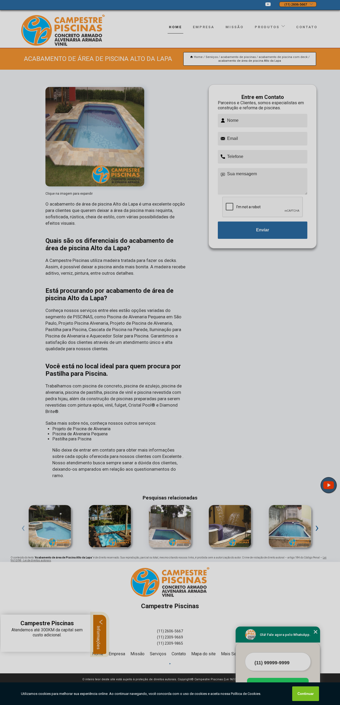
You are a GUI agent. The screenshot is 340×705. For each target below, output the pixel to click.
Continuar (306, 694)
